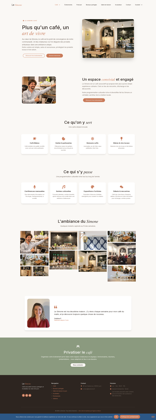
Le (17, 4)
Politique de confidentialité (129, 417)
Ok (116, 417)
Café (56, 5)
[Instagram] (26, 395)
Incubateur (118, 5)
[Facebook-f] (23, 395)
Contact (128, 5)
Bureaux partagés (91, 5)
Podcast (79, 5)
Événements (68, 5)
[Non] (153, 417)
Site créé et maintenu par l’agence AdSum (90, 411)
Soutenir (137, 5)
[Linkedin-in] (30, 395)
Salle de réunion (106, 5)
